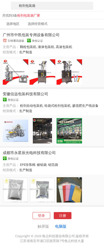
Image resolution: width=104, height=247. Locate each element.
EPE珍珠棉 (27, 164)
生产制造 (25, 52)
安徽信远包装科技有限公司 (25, 93)
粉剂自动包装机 (31, 105)
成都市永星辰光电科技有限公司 (29, 152)
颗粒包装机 (28, 46)
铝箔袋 (53, 164)
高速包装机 (64, 46)
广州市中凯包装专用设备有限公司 (31, 34)
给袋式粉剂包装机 (57, 105)
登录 (41, 215)
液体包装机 (46, 46)
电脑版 (60, 226)
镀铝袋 (42, 164)
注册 (62, 215)
